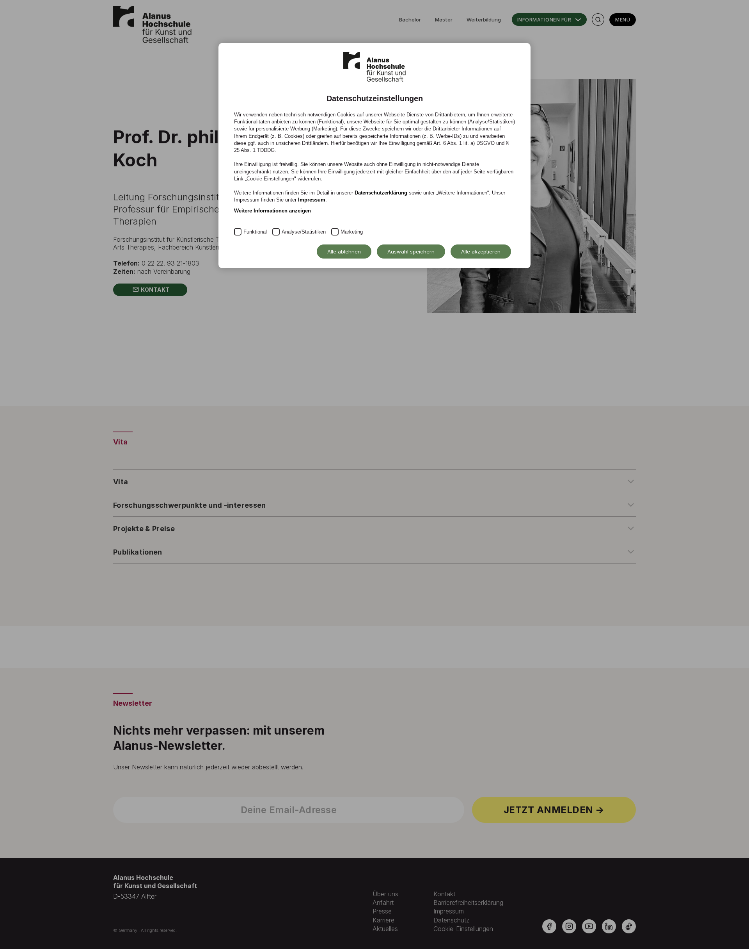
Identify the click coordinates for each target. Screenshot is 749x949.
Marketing (352, 232)
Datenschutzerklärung (381, 193)
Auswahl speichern (411, 251)
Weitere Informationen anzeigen (272, 211)
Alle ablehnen (344, 251)
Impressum (311, 200)
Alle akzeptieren (481, 251)
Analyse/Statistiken (304, 232)
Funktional (255, 232)
